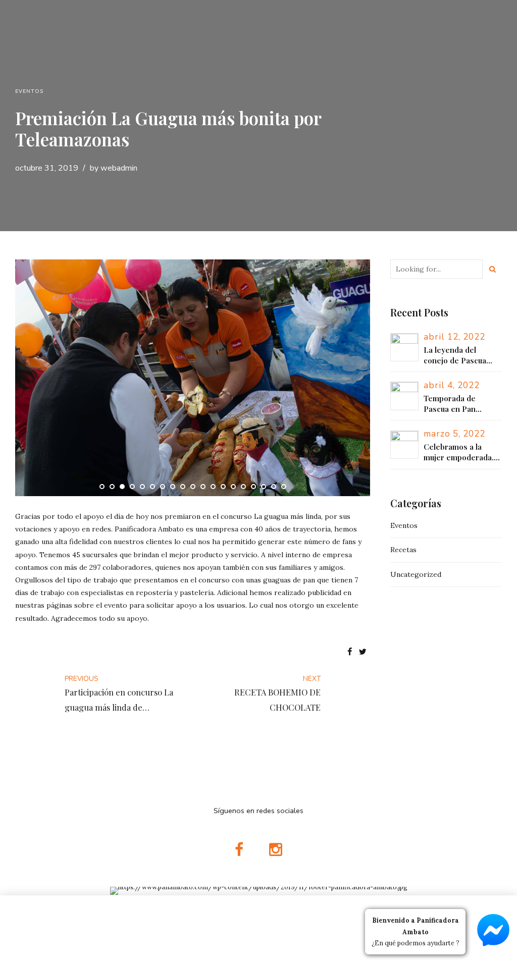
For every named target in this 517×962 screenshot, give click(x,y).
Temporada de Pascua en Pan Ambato (450, 403)
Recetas (403, 549)
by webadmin (113, 168)
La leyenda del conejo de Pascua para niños (455, 355)
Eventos (29, 91)
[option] (192, 377)
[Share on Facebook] (349, 652)
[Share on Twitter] (363, 652)
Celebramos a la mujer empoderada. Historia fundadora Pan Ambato (459, 452)
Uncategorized (415, 574)
